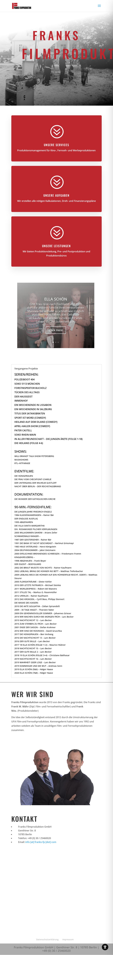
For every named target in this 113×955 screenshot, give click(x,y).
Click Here (56, 330)
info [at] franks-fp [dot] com (40, 842)
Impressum (68, 939)
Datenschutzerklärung (47, 939)
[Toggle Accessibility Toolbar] (105, 947)
